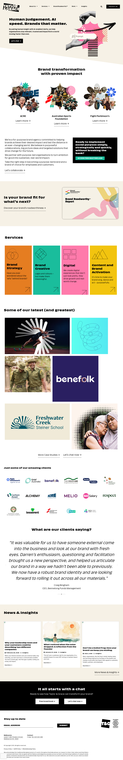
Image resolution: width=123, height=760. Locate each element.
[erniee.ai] (90, 336)
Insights (84, 6)
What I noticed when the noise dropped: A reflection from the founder (60, 647)
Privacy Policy (8, 749)
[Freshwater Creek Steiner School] (37, 422)
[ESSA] (37, 336)
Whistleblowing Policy (29, 749)
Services (45, 6)
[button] (101, 6)
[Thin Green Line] (28, 374)
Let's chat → (16, 41)
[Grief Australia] (95, 426)
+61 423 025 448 (37, 737)
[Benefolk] (75, 379)
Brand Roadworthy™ (60, 6)
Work (73, 6)
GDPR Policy (17, 749)
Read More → (8, 665)
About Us (32, 6)
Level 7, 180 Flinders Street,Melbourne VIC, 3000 (13, 738)
